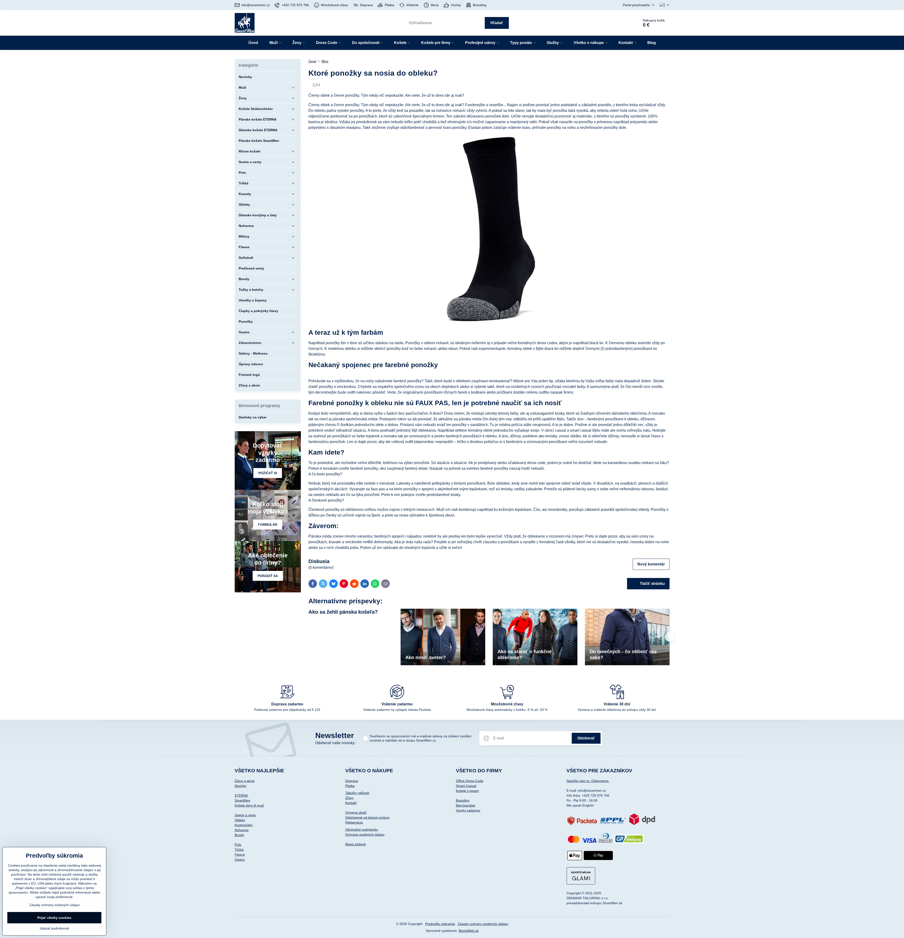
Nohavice (242, 830)
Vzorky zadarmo (468, 810)
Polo (238, 845)
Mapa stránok (355, 844)
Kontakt (351, 803)
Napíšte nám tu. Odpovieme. (588, 781)
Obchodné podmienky (361, 829)
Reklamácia (354, 822)
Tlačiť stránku (652, 584)
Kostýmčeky (244, 825)
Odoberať (586, 738)
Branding (462, 800)
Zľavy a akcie (245, 781)
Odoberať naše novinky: (335, 743)
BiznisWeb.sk (469, 931)
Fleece (240, 854)
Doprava (351, 781)
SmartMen (242, 800)
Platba (350, 786)
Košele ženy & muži (249, 805)
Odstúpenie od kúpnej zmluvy (367, 817)
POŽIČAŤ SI (267, 473)
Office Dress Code (469, 781)
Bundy (239, 835)
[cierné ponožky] (489, 322)
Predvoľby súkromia (440, 924)
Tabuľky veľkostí (357, 793)
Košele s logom (467, 791)
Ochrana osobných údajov (365, 834)
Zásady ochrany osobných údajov (483, 924)
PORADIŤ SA (268, 576)
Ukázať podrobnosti (54, 928)
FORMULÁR (267, 524)
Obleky (240, 820)
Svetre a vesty (245, 815)
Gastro (240, 859)
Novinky (241, 786)
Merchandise (465, 805)
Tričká (239, 849)
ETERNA (241, 795)
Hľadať (496, 23)
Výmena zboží (356, 812)
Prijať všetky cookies (54, 918)
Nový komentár (651, 564)
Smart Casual (466, 786)
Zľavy (349, 798)
